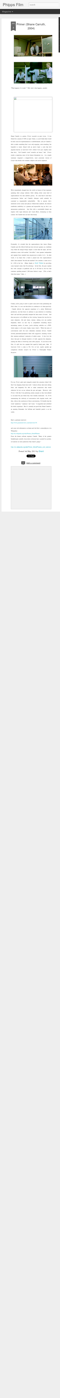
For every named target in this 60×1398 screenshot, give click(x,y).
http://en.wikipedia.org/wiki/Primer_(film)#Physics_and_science (31, 447)
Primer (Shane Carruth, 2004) (31, 26)
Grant (41, 451)
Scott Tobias (39, 263)
